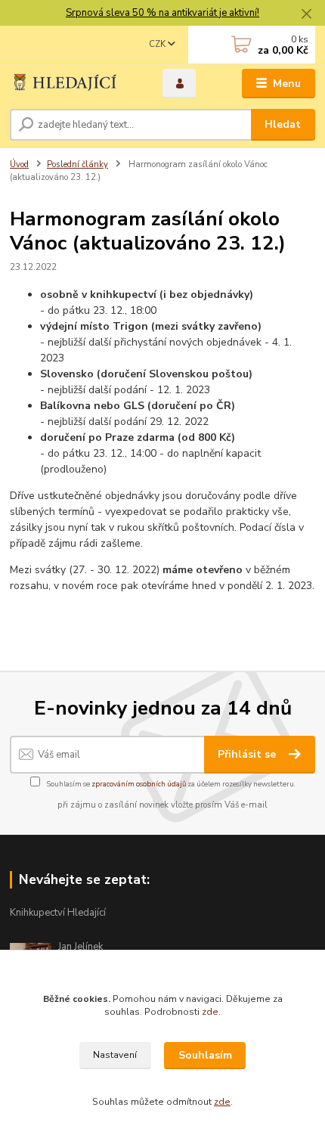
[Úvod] (73, 83)
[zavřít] (306, 15)
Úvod (19, 164)
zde (210, 1012)
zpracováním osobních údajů (138, 784)
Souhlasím (205, 1055)
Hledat (283, 124)
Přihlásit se (248, 754)
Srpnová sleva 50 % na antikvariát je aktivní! (162, 13)
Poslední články (77, 164)
